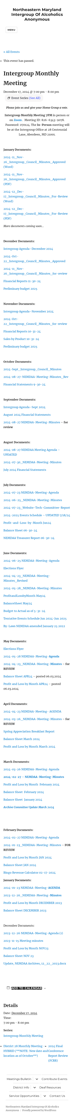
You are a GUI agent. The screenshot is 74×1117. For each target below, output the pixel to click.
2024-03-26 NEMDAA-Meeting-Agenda (31, 769)
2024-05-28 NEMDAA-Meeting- (31, 656)
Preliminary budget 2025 (20, 288)
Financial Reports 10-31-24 (22, 331)
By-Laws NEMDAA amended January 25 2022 (34, 626)
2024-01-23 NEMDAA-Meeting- (31, 887)
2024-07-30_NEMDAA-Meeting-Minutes (32, 462)
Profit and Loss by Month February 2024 (31, 784)
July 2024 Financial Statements (24, 469)
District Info (21, 1087)
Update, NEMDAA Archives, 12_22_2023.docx (34, 963)
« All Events (11, 52)
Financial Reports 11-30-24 (22, 281)
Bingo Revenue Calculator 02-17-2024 (29, 872)
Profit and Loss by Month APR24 (25, 684)
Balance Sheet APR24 (18, 676)
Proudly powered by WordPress (39, 1110)
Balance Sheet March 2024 (21, 739)
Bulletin (25, 1079)
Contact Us (57, 1096)
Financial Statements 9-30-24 (24, 384)
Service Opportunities (24, 1096)
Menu (11, 29)
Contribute (49, 1079)
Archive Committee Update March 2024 (28, 807)
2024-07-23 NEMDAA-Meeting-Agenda (31, 492)
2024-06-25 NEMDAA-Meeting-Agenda (31, 560)
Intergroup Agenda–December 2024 (28, 248)
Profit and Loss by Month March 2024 (29, 746)
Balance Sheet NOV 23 (18, 956)
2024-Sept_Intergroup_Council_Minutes (32, 369)
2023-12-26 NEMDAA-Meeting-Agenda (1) (33, 933)
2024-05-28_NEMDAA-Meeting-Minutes (32, 588)
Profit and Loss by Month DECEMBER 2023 (32, 903)
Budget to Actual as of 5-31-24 (24, 611)
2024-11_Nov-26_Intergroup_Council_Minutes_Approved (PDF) (34, 179)
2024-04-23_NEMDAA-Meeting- (32, 664)
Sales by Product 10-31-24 (21, 339)
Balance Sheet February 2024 (23, 792)
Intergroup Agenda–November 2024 (28, 311)
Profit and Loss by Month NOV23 (25, 948)
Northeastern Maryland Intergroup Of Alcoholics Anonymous (37, 14)
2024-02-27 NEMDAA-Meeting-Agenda (31, 837)
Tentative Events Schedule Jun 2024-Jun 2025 (35, 618)
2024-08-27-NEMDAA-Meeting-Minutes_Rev (35, 377)
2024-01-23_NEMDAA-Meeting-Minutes (32, 845)
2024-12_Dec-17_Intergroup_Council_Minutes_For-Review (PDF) (35, 213)
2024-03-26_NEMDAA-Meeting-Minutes (32, 719)
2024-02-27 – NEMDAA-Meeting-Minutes (33, 777)
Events (62, 1079)
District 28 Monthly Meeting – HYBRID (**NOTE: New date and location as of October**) (25, 1050)
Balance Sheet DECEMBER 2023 (24, 910)
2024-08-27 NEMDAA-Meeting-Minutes (32, 422)
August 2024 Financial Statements (27, 414)
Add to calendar (26, 988)
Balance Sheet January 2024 (22, 799)
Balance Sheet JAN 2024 (19, 865)
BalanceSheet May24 (17, 603)
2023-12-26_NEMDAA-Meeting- (32, 895)
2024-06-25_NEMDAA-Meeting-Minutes (32, 500)
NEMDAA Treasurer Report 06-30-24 (28, 538)
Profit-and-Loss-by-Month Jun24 (27, 523)
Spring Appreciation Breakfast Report (29, 731)
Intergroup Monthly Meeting (23, 1035)
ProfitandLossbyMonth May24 (24, 595)
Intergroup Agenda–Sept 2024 (24, 407)
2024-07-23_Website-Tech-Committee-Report (36, 507)
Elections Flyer (13, 568)
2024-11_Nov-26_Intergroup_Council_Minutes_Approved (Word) (34, 162)
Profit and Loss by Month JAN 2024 (27, 857)
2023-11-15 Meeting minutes (23, 940)
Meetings (13, 1079)
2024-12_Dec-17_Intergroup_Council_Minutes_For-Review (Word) (35, 196)
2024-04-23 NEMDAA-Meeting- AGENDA (32, 711)
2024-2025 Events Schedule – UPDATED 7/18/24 (36, 515)
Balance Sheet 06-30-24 (20, 530)
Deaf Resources (50, 1087)
